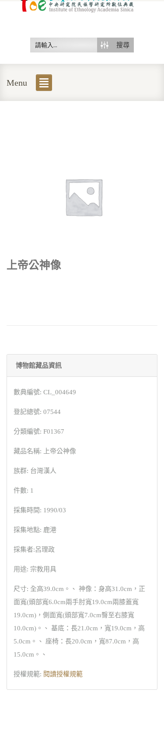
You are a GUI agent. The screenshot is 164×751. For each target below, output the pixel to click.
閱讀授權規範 (63, 674)
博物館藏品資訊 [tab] (39, 365)
